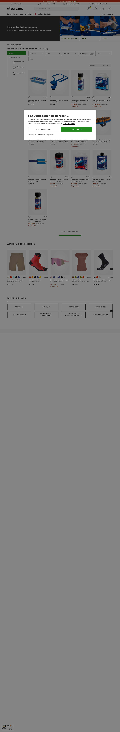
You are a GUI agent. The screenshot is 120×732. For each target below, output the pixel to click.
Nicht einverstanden (43, 129)
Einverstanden (76, 129)
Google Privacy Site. (69, 123)
